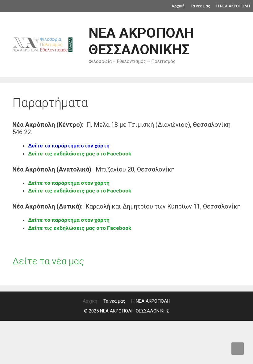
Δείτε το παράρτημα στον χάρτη (69, 146)
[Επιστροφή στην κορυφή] (237, 348)
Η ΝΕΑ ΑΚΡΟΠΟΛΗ (233, 6)
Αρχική (178, 6)
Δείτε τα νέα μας (48, 261)
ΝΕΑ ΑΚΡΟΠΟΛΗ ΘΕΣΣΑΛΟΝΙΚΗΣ (141, 41)
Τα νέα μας (200, 6)
